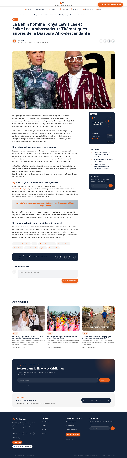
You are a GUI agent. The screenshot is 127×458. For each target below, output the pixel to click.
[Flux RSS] (18, 437)
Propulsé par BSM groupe (108, 455)
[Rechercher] (95, 3)
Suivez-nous (17, 442)
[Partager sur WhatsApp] (69, 257)
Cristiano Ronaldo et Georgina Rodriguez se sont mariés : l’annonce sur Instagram (27, 337)
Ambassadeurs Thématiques (21, 244)
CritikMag (21, 40)
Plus (99, 9)
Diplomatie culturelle (63, 244)
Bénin (34, 244)
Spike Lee (43, 248)
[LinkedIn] (108, 400)
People (20, 14)
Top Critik (65, 9)
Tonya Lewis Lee (53, 248)
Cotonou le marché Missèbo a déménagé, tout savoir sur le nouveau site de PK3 (97, 337)
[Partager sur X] (105, 41)
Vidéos (44, 433)
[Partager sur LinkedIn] (65, 257)
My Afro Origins (18, 248)
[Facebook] (84, 400)
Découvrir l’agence (71, 422)
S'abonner (104, 380)
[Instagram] (96, 400)
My (14, 182)
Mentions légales (78, 455)
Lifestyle (75, 9)
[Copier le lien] (109, 41)
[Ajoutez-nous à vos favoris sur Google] (113, 41)
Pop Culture (40, 9)
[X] (88, 400)
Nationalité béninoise (31, 248)
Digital (53, 9)
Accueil (29, 9)
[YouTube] (100, 400)
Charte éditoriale (70, 426)
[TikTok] (104, 400)
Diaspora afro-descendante (47, 244)
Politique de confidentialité (92, 455)
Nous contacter (73, 434)
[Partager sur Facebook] (101, 41)
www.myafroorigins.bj (21, 189)
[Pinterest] (92, 400)
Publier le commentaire (69, 281)
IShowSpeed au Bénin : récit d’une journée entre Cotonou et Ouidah (62, 337)
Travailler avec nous (71, 429)
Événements (89, 9)
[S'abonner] (111, 185)
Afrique (44, 429)
